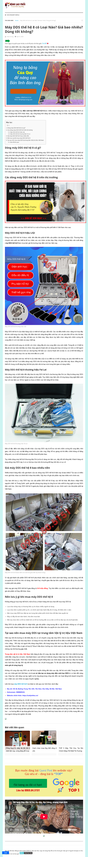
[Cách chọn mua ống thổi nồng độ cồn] (44, 737)
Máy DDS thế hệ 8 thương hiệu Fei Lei (20, 134)
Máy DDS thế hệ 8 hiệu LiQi (17, 132)
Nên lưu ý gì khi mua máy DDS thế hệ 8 (18, 138)
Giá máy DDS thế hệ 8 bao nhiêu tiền (18, 136)
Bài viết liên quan (14, 142)
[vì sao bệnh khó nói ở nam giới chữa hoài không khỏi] (45, 224)
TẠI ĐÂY (44, 43)
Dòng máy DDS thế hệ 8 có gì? (16, 128)
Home (16, 20)
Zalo (5, 853)
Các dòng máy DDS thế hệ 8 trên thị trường (20, 130)
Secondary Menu (13, 15)
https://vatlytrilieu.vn (30, 695)
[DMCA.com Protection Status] (26, 854)
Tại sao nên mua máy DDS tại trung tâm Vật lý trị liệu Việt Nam (25, 140)
